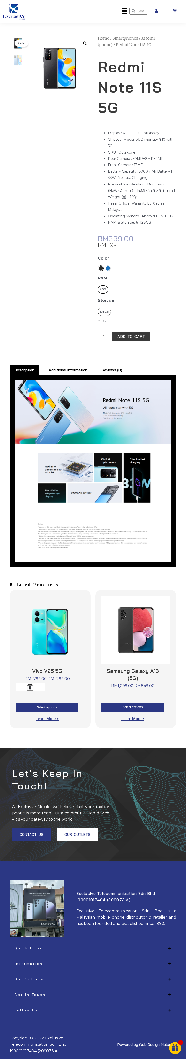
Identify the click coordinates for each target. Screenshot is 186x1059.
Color (103, 258)
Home (103, 38)
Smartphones (125, 38)
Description (24, 370)
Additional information (68, 370)
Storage (106, 300)
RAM (102, 278)
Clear (102, 321)
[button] (124, 11)
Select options (47, 707)
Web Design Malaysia (157, 1044)
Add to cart (131, 336)
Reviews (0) (111, 370)
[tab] (24, 370)
